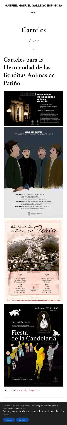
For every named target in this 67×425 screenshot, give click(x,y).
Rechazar (22, 420)
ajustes (6, 414)
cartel (22, 390)
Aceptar (9, 420)
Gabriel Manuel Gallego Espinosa (33, 5)
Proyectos (34, 390)
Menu (34, 12)
